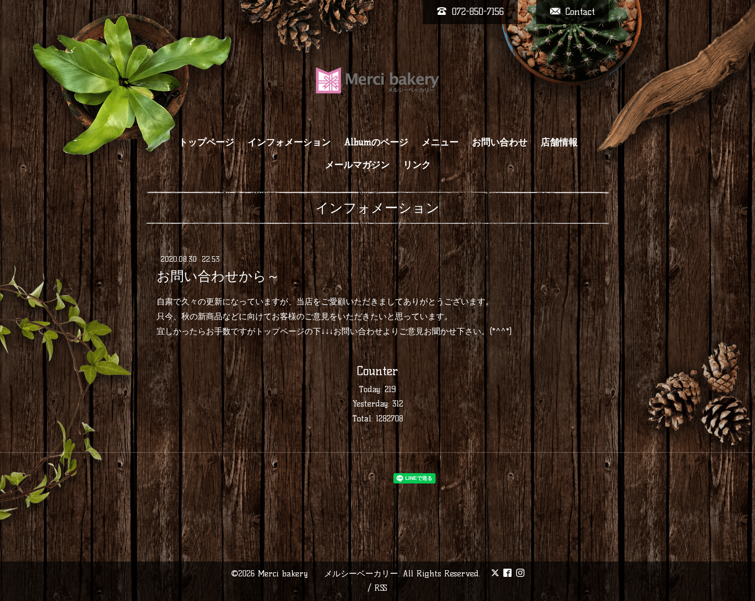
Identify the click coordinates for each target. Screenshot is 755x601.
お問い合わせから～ (218, 276)
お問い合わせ (499, 142)
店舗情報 (559, 142)
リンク (417, 164)
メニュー (440, 142)
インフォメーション (289, 142)
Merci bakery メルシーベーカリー (328, 573)
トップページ (206, 142)
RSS (380, 588)
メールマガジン (357, 164)
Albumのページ (376, 142)
